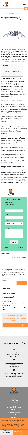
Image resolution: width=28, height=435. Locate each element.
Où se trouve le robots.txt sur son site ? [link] (12, 73)
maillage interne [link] (17, 142)
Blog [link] (7, 13)
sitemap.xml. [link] (12, 58)
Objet (7, 220)
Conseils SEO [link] (12, 13)
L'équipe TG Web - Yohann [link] (21, 22)
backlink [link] (8, 143)
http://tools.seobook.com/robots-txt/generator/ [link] (13, 157)
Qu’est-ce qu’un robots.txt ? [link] (9, 70)
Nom (6, 208)
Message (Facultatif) (10, 228)
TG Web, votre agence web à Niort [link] (14, 247)
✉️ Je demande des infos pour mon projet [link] (20, 432)
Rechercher (5, 280)
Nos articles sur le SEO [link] (6, 22)
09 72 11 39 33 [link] (14, 414)
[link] (26, 8)
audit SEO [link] (17, 182)
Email (6, 214)
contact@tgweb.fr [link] (14, 413)
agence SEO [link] (17, 176)
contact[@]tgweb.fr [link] (10, 204)
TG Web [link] (3, 13)
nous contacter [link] (14, 276)
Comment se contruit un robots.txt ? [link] (11, 71)
